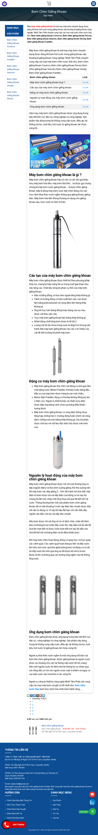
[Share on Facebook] (31, 695)
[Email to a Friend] (37, 695)
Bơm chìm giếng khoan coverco (13, 43)
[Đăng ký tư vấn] (92, 794)
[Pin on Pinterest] (40, 695)
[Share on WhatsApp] (28, 695)
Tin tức (56, 814)
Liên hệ (56, 818)
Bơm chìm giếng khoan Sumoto (13, 69)
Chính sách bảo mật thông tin (19, 800)
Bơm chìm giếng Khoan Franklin (13, 56)
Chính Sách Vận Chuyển (16, 809)
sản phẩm (48, 15)
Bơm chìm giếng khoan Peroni (13, 95)
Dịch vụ (56, 809)
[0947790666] (92, 802)
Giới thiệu (57, 805)
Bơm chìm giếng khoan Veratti (13, 82)
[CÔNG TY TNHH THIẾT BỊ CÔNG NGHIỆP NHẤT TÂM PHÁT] (4, 3)
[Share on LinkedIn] (43, 695)
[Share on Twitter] (34, 695)
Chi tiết (85, 82)
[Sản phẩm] (92, 811)
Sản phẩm (57, 800)
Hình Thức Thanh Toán (16, 805)
